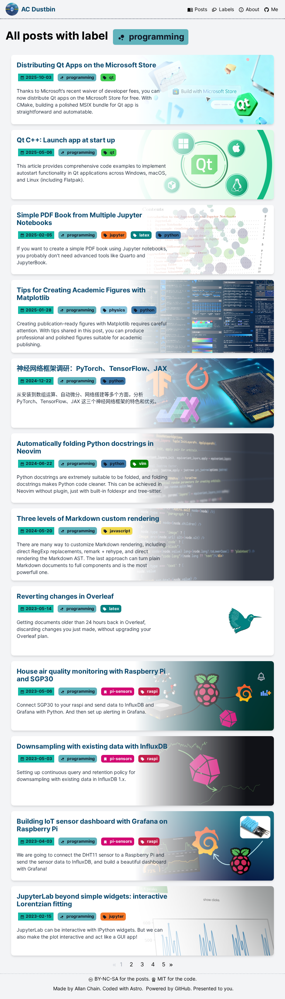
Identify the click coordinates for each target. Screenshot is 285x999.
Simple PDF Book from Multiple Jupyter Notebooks (79, 219)
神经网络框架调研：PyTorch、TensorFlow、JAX (92, 368)
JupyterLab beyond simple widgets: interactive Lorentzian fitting (92, 900)
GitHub (182, 988)
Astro (136, 988)
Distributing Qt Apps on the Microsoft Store (86, 65)
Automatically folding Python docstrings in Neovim (85, 447)
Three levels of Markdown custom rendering (88, 518)
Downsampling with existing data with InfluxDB (92, 746)
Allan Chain (87, 988)
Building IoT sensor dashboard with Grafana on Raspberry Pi (92, 825)
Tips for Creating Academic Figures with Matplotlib (81, 294)
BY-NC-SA (107, 979)
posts (142, 979)
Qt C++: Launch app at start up (66, 140)
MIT (162, 979)
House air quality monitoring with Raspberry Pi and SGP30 (91, 675)
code (189, 979)
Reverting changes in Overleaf (65, 596)
